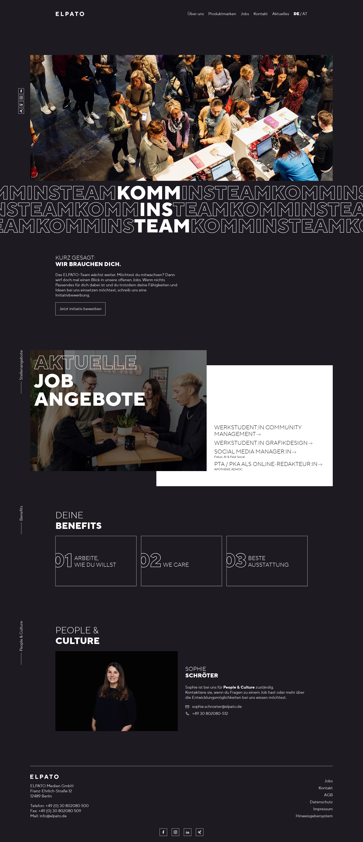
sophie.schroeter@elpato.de (217, 706)
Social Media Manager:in (252, 452)
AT (304, 13)
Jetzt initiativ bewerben (80, 308)
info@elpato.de (53, 816)
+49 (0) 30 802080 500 (67, 805)
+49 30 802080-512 (210, 713)
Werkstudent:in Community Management (257, 431)
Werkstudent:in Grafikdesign (261, 443)
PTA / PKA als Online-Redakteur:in (265, 464)
